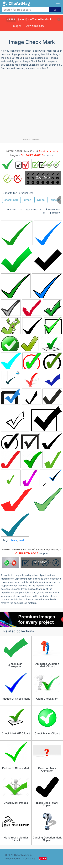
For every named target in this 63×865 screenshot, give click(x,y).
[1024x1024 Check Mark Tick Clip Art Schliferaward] (11, 327)
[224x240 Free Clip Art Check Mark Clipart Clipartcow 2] (53, 326)
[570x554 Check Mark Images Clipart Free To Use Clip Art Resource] (52, 398)
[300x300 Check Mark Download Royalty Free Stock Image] (10, 380)
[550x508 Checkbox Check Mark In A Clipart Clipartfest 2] (46, 420)
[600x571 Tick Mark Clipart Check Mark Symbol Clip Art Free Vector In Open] (48, 501)
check (13, 540)
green (27, 199)
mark (22, 540)
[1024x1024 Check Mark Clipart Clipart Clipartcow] (31, 398)
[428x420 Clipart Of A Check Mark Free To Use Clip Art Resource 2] (30, 442)
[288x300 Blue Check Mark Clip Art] (32, 362)
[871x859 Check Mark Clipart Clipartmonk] (10, 398)
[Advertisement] (31, 105)
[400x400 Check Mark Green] (31, 380)
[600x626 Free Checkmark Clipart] (10, 461)
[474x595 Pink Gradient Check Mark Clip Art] (30, 479)
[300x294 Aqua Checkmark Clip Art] (11, 362)
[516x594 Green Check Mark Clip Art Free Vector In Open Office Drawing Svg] (53, 461)
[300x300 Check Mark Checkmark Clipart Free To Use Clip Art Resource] (48, 234)
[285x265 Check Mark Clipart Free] (15, 526)
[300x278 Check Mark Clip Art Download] (15, 287)
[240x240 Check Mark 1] (48, 261)
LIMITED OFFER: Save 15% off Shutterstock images (30, 549)
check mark (11, 199)
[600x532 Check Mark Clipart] (16, 234)
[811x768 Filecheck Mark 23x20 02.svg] (52, 442)
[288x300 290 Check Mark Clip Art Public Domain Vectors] (29, 345)
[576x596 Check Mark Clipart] (52, 362)
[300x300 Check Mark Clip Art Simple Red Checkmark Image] (52, 380)
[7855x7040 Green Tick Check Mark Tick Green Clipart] (16, 261)
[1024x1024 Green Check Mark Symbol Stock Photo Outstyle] (32, 461)
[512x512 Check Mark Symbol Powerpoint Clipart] (15, 420)
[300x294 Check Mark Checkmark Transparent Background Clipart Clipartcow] (10, 309)
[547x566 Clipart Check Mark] (10, 442)
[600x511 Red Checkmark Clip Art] (16, 501)
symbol (41, 199)
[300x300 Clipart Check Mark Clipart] (32, 327)
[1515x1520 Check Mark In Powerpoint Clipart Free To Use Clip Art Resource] (31, 309)
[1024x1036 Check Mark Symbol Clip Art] (52, 309)
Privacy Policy (12, 858)
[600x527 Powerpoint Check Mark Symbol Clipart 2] (51, 479)
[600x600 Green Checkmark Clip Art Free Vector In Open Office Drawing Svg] (10, 345)
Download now (35, 25)
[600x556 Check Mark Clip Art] (47, 287)
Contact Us (29, 858)
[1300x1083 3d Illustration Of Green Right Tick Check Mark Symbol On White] (51, 345)
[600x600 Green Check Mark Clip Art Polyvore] (10, 479)
